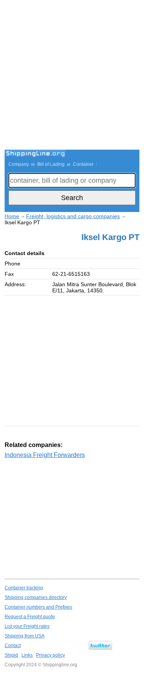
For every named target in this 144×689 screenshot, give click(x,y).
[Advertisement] (72, 76)
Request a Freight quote (30, 616)
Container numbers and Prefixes (38, 607)
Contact (13, 645)
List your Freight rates (27, 626)
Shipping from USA (25, 636)
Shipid (11, 655)
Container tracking (24, 588)
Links (27, 655)
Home (12, 216)
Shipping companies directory (36, 597)
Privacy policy (50, 655)
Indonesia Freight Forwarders (45, 455)
